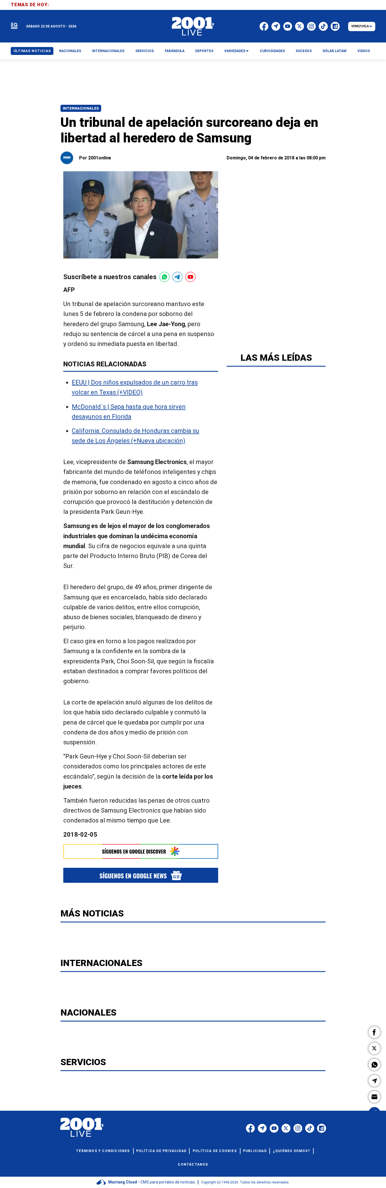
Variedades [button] (234, 51)
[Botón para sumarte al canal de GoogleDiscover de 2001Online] (140, 851)
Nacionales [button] (70, 51)
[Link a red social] (250, 1128)
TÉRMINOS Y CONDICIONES (103, 1151)
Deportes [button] (204, 51)
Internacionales (81, 108)
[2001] (193, 26)
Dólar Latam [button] (334, 51)
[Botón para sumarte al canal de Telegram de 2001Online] (177, 277)
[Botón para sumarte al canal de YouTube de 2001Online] (190, 277)
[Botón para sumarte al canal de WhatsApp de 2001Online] (164, 277)
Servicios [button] (144, 51)
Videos (363, 51)
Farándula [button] (175, 51)
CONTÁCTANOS (193, 1164)
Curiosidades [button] (272, 51)
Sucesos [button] (304, 51)
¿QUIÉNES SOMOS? (291, 1151)
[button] (374, 1032)
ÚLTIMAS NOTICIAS (32, 51)
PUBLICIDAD (255, 1151)
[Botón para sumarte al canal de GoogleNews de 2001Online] (140, 875)
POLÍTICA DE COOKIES (215, 1151)
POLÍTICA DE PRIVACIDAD (161, 1151)
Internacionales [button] (108, 51)
